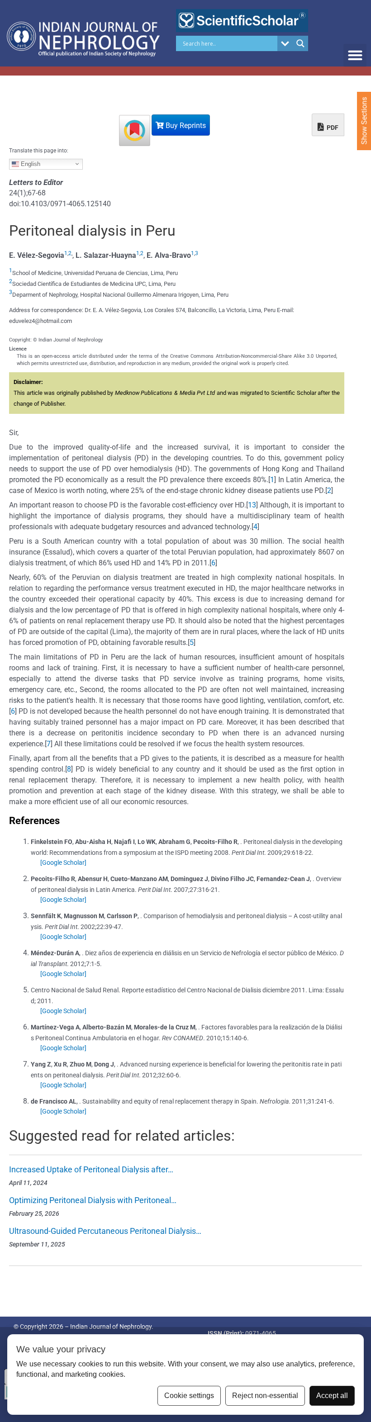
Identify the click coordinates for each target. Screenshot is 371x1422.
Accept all (332, 1395)
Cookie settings (189, 1395)
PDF (331, 127)
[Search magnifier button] (300, 43)
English (29, 163)
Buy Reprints (185, 125)
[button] (354, 55)
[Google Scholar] (63, 862)
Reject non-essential (265, 1395)
